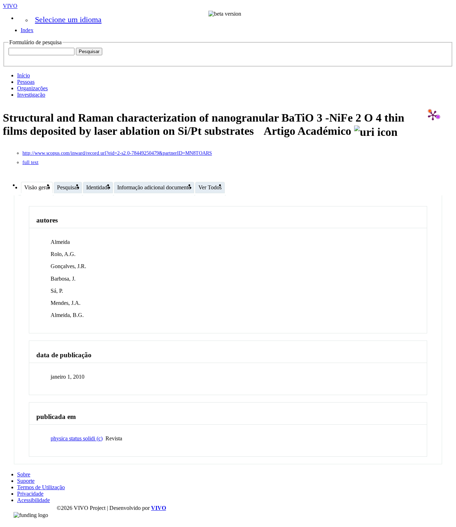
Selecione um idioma (68, 19)
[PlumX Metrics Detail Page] (432, 115)
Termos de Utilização (41, 487)
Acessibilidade (33, 500)
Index (27, 30)
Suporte (26, 481)
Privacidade (30, 494)
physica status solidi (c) (77, 438)
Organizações (32, 88)
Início (23, 75)
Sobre (23, 474)
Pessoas (26, 82)
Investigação (31, 95)
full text (30, 162)
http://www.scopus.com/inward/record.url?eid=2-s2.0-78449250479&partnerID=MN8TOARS (117, 153)
